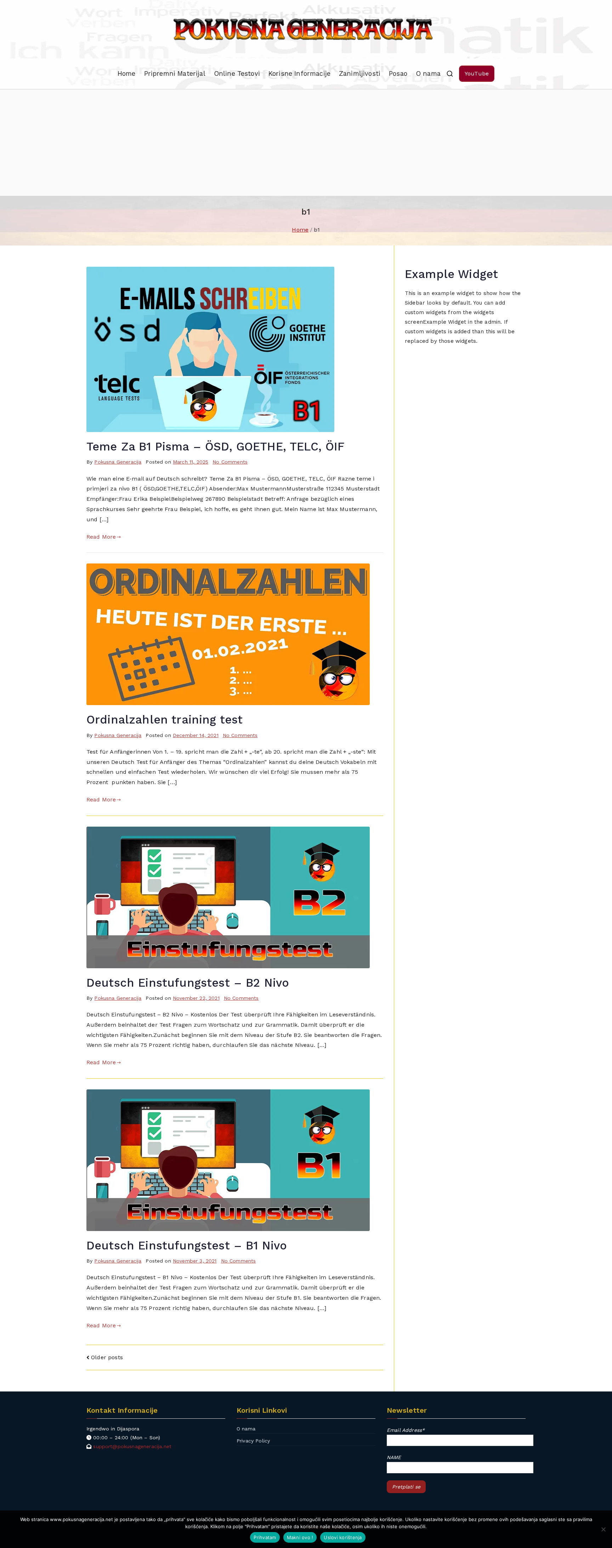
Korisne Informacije (299, 73)
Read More (101, 536)
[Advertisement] (306, 142)
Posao (398, 73)
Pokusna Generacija (117, 462)
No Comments (230, 462)
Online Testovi (237, 73)
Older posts (107, 1357)
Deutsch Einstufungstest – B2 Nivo (187, 983)
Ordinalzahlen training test (164, 719)
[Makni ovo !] (603, 1529)
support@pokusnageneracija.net (132, 1446)
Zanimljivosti (359, 73)
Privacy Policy (253, 1441)
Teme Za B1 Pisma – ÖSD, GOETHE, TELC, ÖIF (215, 446)
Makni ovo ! (300, 1537)
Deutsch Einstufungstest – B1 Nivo (186, 1245)
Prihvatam (265, 1537)
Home (127, 73)
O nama (428, 73)
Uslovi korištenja (343, 1537)
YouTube (477, 73)
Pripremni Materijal (174, 73)
